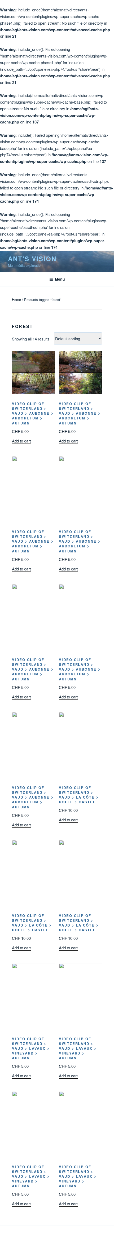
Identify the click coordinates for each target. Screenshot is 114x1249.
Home (16, 299)
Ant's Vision (32, 258)
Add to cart (21, 441)
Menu (60, 279)
